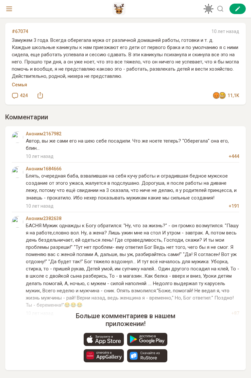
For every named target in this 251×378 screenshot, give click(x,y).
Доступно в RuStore (147, 355)
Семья (19, 85)
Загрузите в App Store (104, 339)
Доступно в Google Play (147, 339)
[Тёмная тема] (208, 9)
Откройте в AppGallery (104, 355)
